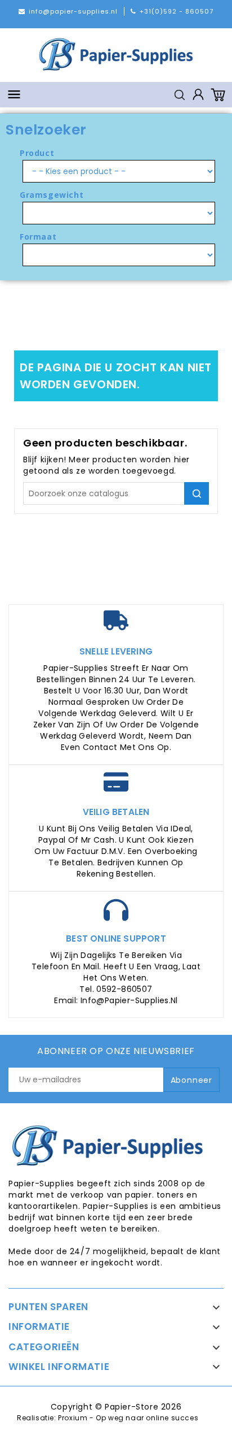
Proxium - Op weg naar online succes (128, 1418)
